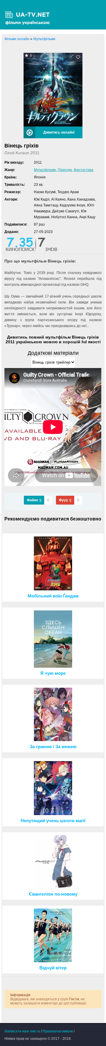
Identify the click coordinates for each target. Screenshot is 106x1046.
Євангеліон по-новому (53, 894)
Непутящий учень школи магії (53, 820)
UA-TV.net (29, 14)
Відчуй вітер (53, 967)
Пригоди (65, 170)
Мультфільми (45, 170)
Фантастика (83, 170)
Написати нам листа (22, 1031)
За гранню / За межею (53, 746)
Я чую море (53, 673)
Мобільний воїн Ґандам (53, 596)
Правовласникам (58, 1031)
